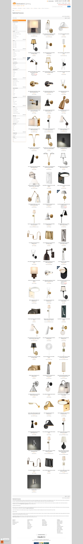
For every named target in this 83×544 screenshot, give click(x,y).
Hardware (35, 8)
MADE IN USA (29, 527)
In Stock (14, 23)
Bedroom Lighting (59, 523)
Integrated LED (15, 119)
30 (67, 16)
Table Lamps (59, 530)
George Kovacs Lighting (16, 113)
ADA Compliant (15, 25)
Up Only (14, 65)
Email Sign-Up (15, 523)
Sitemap (14, 524)
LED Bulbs (58, 524)
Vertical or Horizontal (16, 68)
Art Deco (14, 56)
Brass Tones (14, 84)
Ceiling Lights (15, 8)
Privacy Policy (29, 524)
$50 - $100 (14, 41)
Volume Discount (29, 526)
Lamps (24, 8)
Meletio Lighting (44, 525)
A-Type (14, 125)
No (13, 139)
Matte (14, 94)
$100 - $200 (14, 43)
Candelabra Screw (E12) (16, 118)
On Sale (14, 24)
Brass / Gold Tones (15, 36)
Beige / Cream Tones (16, 81)
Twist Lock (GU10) (15, 122)
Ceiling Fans (58, 525)
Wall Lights (20, 8)
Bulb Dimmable (15, 27)
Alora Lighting (15, 107)
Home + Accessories (45, 8)
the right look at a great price (24, 503)
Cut (13, 92)
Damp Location (15, 28)
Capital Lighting (15, 109)
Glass (14, 76)
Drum (14, 98)
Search (69, 6)
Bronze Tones (15, 85)
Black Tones (14, 35)
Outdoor (28, 8)
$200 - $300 (14, 44)
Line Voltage (15, 134)
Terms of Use (29, 525)
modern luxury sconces (16, 516)
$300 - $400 (14, 45)
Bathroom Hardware (60, 529)
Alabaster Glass (15, 80)
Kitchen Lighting (59, 527)
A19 (13, 127)
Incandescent (15, 61)
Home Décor (59, 531)
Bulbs (40, 8)
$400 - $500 (14, 47)
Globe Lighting (44, 523)
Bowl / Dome (15, 101)
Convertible (14, 138)
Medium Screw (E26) (16, 121)
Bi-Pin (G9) (14, 117)
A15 (13, 126)
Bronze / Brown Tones (16, 32)
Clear (14, 90)
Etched (14, 93)
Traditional (14, 53)
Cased (14, 89)
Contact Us (28, 528)
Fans (32, 8)
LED (13, 60)
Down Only (14, 64)
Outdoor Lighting (59, 528)
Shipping (28, 523)
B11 (13, 129)
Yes (13, 141)
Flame (14, 130)
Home (13, 10)
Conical (14, 102)
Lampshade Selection (60, 526)
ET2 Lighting (15, 110)
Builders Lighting (44, 524)
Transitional (14, 55)
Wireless (14, 135)
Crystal (14, 52)
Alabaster (14, 72)
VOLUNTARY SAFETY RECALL (41, 534)
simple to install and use (30, 508)
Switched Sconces (18, 10)
